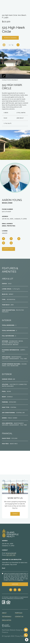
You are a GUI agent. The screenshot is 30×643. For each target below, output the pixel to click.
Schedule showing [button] (10, 37)
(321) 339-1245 (10, 555)
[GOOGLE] (3, 242)
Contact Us (19, 616)
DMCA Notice (6, 620)
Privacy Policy (20, 580)
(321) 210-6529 (6, 211)
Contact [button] (15, 513)
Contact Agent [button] (8, 249)
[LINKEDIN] (18, 238)
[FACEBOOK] (3, 238)
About (4, 613)
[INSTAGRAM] (11, 238)
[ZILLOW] (11, 242)
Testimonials (6, 616)
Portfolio (18, 613)
